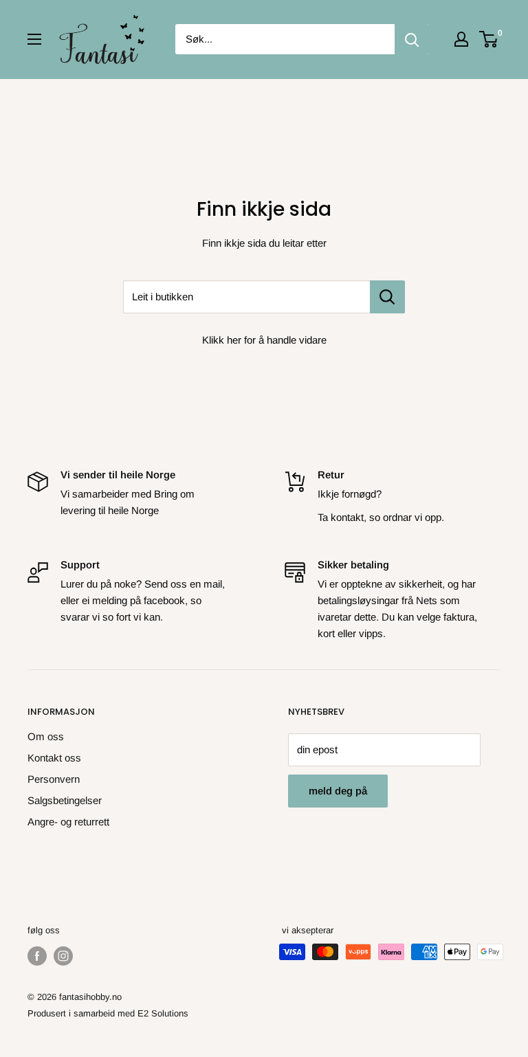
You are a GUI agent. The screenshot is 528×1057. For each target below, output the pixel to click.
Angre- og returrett (68, 821)
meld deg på (338, 791)
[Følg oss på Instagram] (63, 956)
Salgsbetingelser (65, 800)
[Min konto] (461, 39)
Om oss (46, 736)
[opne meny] (34, 39)
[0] (489, 39)
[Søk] (412, 39)
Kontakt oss (54, 758)
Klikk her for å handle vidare (264, 340)
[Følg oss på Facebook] (37, 956)
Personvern (54, 779)
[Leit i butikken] (387, 296)
